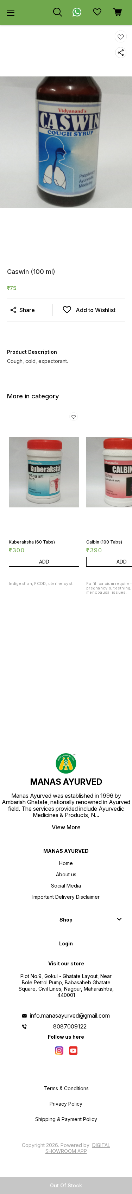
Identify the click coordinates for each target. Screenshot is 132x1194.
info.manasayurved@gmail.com (70, 1015)
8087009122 (70, 1026)
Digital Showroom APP (78, 1148)
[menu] (10, 12)
